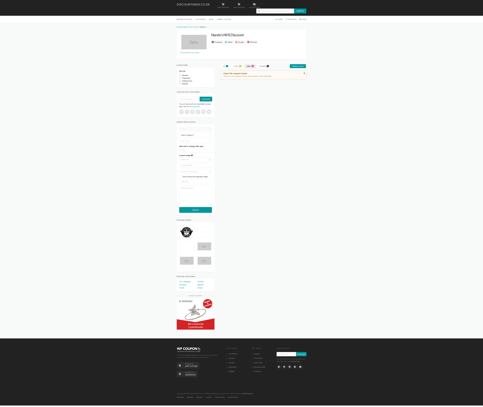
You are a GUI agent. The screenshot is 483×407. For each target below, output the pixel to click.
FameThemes (248, 394)
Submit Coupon (224, 19)
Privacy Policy (233, 397)
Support (257, 354)
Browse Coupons (184, 19)
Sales (250, 66)
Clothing (182, 284)
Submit (195, 210)
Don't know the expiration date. (195, 177)
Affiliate (231, 371)
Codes (237, 66)
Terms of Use (220, 397)
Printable (263, 66)
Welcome (180, 397)
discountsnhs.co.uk (193, 4)
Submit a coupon (298, 66)
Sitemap (190, 397)
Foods (181, 288)
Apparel (200, 284)
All (225, 66)
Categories (200, 19)
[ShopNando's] (193, 42)
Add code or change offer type (191, 146)
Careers (232, 358)
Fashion (200, 281)
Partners (199, 397)
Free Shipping (184, 281)
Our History (233, 354)
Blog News (233, 367)
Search (300, 11)
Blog (211, 19)
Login (303, 19)
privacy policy (195, 106)
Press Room (258, 358)
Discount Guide (259, 367)
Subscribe (206, 99)
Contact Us (258, 371)
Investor (232, 363)
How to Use (258, 363)
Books (200, 288)
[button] (217, 42)
